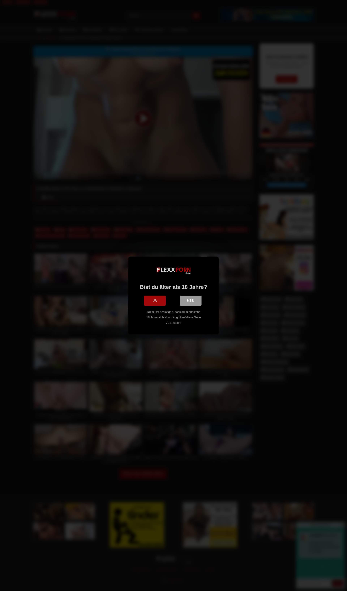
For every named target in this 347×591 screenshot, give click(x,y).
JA (155, 300)
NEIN (190, 300)
